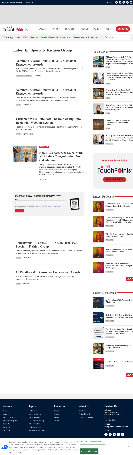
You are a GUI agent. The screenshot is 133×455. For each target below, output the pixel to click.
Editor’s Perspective (9, 417)
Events (95, 29)
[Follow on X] (123, 2)
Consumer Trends (35, 414)
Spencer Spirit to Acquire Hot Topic (88, 37)
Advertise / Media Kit (86, 417)
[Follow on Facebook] (116, 2)
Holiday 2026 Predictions (27, 37)
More (108, 29)
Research (57, 414)
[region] (66, 446)
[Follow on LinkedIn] (120, 2)
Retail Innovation (34, 424)
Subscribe (123, 29)
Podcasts (109, 209)
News (18, 105)
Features (109, 143)
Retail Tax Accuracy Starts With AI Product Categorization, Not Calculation (61, 156)
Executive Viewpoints (23, 75)
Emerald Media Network (12, 2)
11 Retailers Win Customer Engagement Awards (48, 272)
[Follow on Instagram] (127, 2)
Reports (56, 417)
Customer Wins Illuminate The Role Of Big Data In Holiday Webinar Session (48, 120)
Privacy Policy (15, 452)
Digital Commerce (35, 427)
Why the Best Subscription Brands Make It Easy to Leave (119, 235)
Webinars (57, 411)
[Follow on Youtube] (131, 2)
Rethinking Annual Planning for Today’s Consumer (118, 346)
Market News (33, 411)
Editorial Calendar (85, 414)
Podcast (85, 29)
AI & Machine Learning (36, 421)
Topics (54, 29)
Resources (69, 29)
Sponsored (7, 430)
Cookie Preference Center (92, 442)
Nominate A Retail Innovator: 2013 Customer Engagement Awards (46, 62)
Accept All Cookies (89, 451)
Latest (42, 29)
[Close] (129, 446)
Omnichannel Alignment (37, 430)
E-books (56, 421)
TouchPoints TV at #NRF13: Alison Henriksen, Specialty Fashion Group (47, 244)
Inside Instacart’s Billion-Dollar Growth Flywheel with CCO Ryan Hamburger (118, 265)
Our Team (82, 411)
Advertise (29, 2)
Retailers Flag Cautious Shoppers (55, 37)
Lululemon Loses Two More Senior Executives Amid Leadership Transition (119, 122)
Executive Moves (34, 417)
